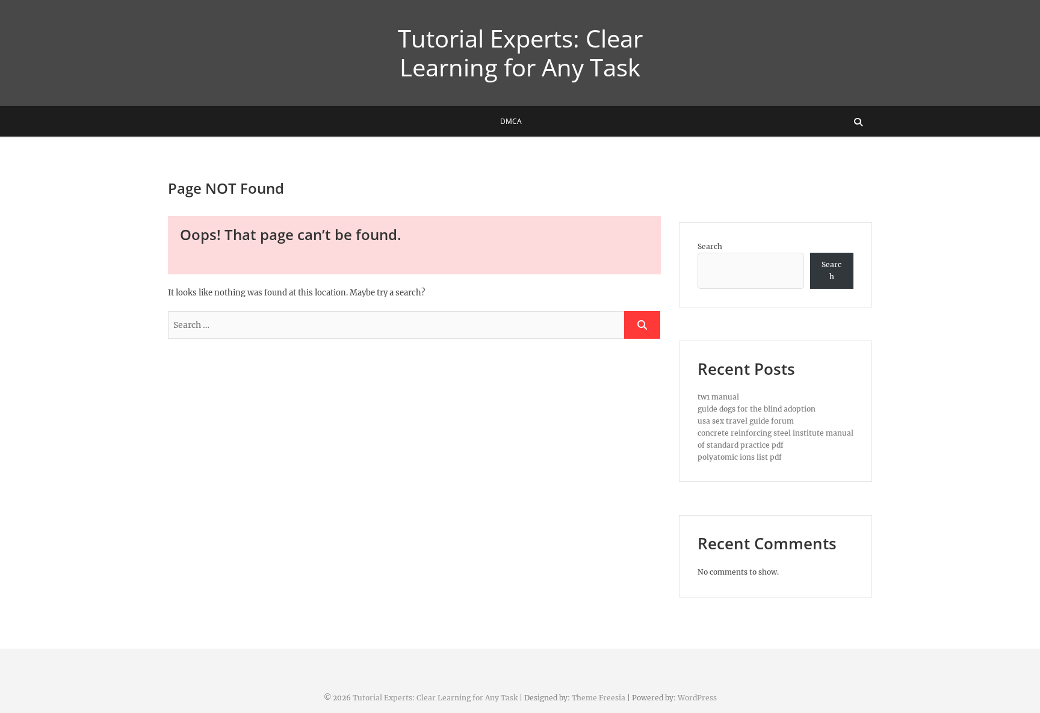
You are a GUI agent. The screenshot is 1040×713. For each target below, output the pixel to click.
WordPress (697, 697)
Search (710, 246)
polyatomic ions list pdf (740, 456)
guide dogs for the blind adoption (757, 408)
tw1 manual (718, 396)
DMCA (511, 121)
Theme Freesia (598, 697)
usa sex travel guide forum (746, 420)
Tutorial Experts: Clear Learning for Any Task (520, 53)
